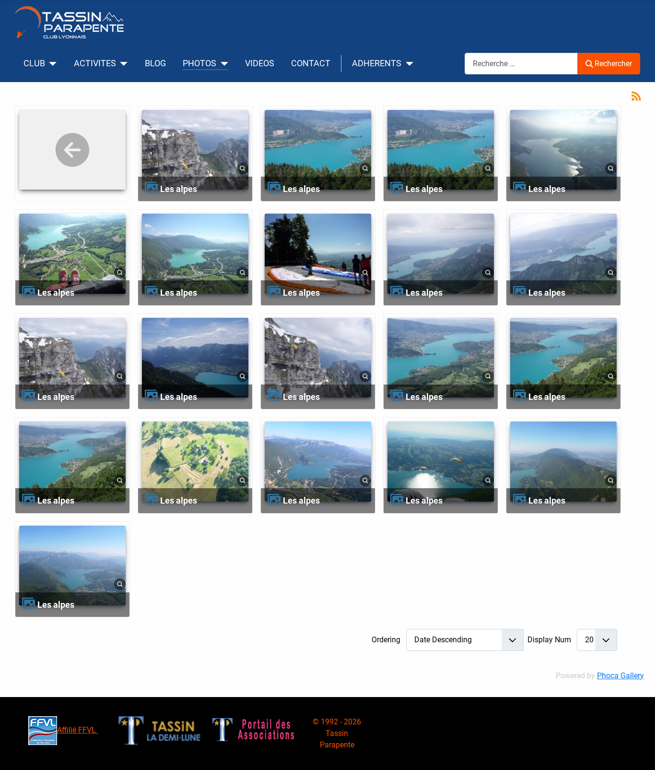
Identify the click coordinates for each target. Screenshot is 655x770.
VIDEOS (259, 63)
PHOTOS (199, 63)
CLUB (34, 63)
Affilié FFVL (77, 729)
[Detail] (242, 168)
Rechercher (613, 63)
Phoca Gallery (620, 675)
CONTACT (310, 63)
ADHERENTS (376, 63)
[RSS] (636, 95)
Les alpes (178, 189)
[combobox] (521, 63)
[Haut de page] (638, 752)
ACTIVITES (95, 63)
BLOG (155, 63)
